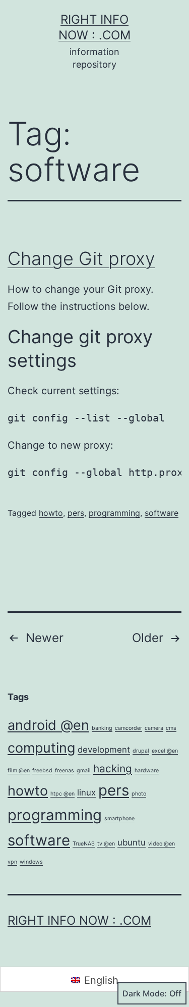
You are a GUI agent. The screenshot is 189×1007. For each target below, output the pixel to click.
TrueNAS (84, 843)
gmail (84, 770)
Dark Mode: (144, 993)
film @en (19, 770)
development (104, 750)
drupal (141, 751)
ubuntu (131, 842)
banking (102, 728)
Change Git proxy (81, 258)
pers (76, 513)
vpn (12, 862)
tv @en (106, 843)
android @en (48, 725)
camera (154, 728)
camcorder (128, 728)
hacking (112, 768)
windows (31, 862)
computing (41, 747)
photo (139, 793)
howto (51, 513)
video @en (161, 843)
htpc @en (62, 793)
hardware (147, 770)
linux (86, 792)
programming (114, 513)
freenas (64, 770)
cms (171, 728)
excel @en (165, 751)
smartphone (119, 818)
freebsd (42, 770)
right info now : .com (79, 920)
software (161, 513)
